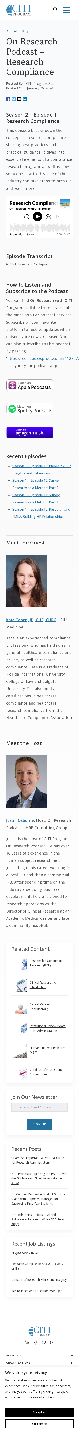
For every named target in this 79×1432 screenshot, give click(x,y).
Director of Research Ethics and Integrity (39, 1280)
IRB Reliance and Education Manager (36, 1291)
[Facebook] (35, 1342)
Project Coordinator (25, 1253)
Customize (39, 1424)
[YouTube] (52, 1342)
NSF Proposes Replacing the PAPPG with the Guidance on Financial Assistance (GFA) (39, 1178)
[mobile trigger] (66, 10)
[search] (56, 10)
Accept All (39, 1412)
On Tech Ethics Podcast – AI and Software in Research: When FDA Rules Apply (38, 1219)
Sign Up (39, 1124)
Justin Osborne (20, 820)
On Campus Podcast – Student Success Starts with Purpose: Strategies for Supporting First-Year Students (38, 1198)
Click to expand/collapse (29, 264)
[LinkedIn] (27, 1342)
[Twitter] (44, 1342)
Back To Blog (20, 31)
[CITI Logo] (18, 10)
